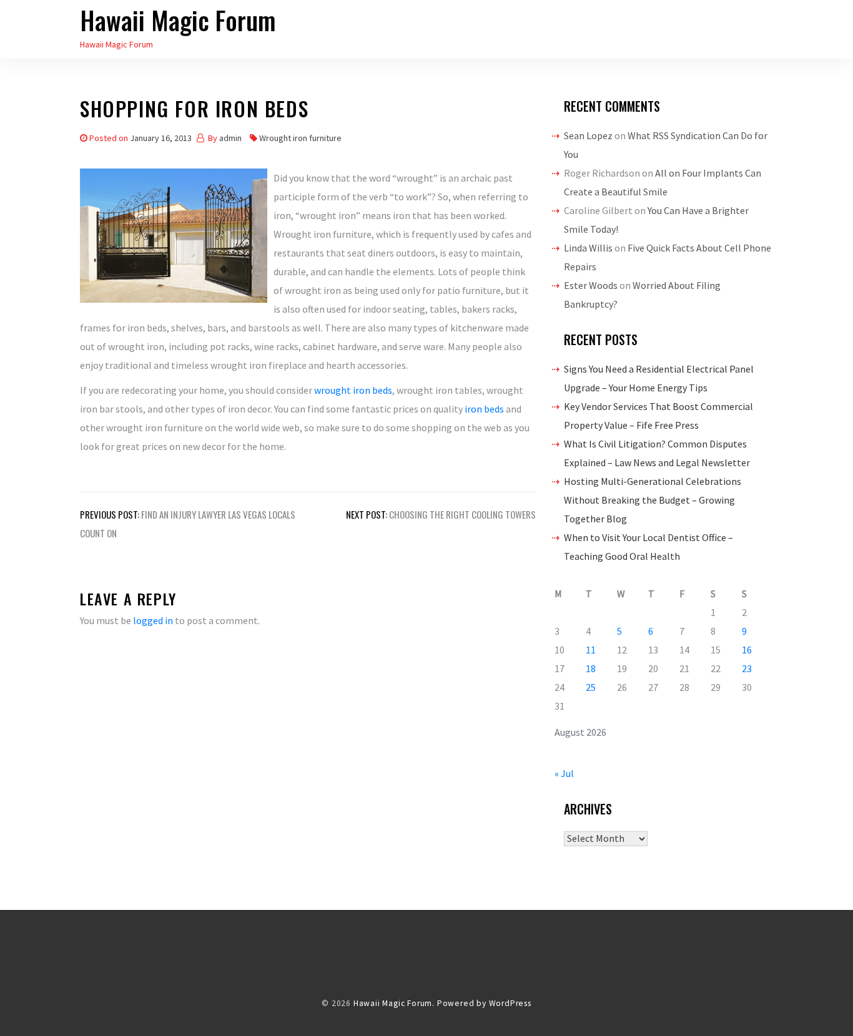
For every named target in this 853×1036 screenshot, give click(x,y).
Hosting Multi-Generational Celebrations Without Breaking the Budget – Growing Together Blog (652, 500)
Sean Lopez (588, 135)
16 (747, 649)
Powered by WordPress (484, 1003)
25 (591, 687)
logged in (153, 620)
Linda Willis (588, 248)
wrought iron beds (353, 390)
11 (591, 649)
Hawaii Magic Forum (178, 20)
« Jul (564, 773)
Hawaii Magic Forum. (394, 1003)
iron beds (484, 409)
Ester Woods (591, 285)
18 (591, 668)
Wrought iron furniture (300, 138)
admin (230, 138)
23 (747, 668)
